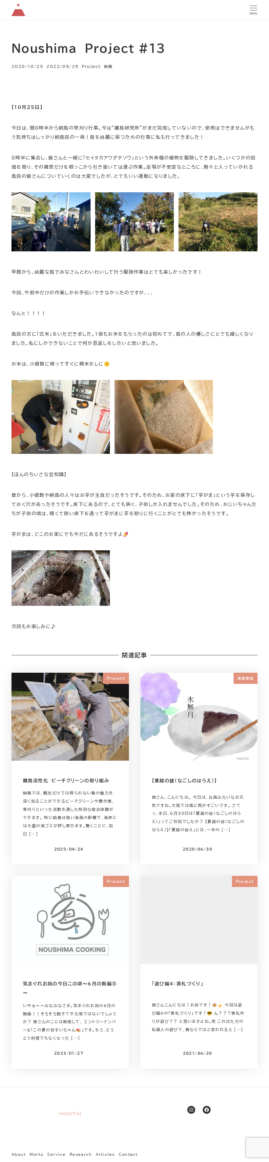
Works (37, 1154)
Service (56, 1154)
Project (91, 66)
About (18, 1154)
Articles (105, 1154)
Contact (128, 1154)
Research (81, 1154)
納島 (108, 66)
